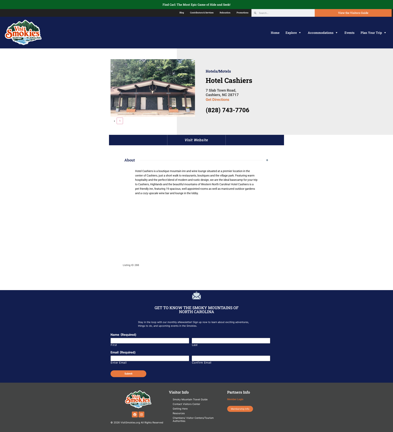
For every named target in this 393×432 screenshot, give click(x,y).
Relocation (225, 12)
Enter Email (118, 362)
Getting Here (180, 408)
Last (195, 345)
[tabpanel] (153, 88)
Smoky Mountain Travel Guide (190, 399)
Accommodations (320, 33)
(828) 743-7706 (227, 110)
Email (123, 352)
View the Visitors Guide (353, 13)
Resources (179, 413)
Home (275, 33)
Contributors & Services (202, 12)
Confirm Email (202, 362)
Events (349, 33)
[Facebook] (135, 414)
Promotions (242, 12)
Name (123, 335)
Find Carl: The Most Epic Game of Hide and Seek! (196, 4)
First (114, 345)
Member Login (235, 399)
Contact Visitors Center (186, 404)
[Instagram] (141, 414)
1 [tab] (119, 120)
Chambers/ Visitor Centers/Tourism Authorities (193, 419)
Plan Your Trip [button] (371, 33)
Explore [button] (291, 33)
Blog (181, 12)
